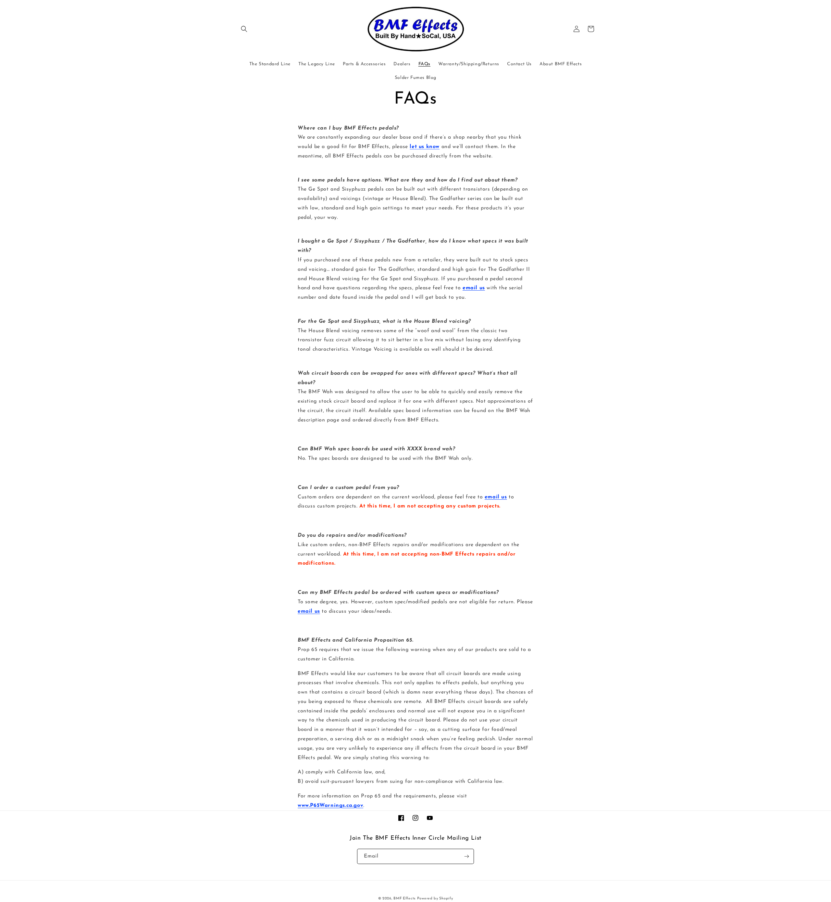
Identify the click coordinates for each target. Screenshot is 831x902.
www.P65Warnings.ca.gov (330, 805)
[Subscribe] (466, 856)
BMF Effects (404, 898)
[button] (244, 29)
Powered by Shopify (435, 898)
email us (474, 288)
